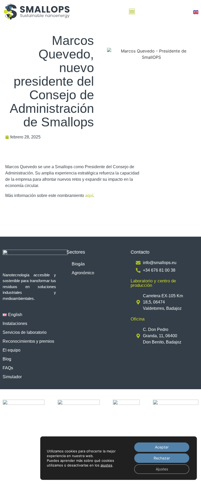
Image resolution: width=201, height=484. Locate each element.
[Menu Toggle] (132, 11)
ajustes (106, 465)
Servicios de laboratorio (25, 332)
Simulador (12, 377)
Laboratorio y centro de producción (153, 283)
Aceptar (162, 447)
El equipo (11, 350)
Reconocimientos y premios (28, 341)
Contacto (140, 252)
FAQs (8, 368)
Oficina (137, 319)
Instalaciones (15, 323)
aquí (89, 195)
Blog (7, 359)
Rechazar (162, 458)
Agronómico (83, 273)
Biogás (78, 264)
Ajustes (162, 469)
